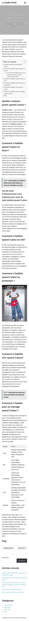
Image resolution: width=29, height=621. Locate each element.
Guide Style (14, 26)
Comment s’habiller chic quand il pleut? (13, 88)
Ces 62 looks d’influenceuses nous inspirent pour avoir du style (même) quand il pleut (16, 74)
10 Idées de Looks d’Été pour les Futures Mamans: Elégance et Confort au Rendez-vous (14, 584)
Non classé (7, 609)
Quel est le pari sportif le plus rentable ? (13, 592)
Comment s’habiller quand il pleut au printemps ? (14, 84)
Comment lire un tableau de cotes (11, 589)
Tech (5, 611)
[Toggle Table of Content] (23, 62)
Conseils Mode (8, 605)
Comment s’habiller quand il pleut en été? (14, 80)
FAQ (5, 95)
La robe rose (9, 3)
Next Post (22, 548)
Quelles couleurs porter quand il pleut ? (13, 65)
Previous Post (8, 548)
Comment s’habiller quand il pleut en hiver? (14, 69)
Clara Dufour (19, 24)
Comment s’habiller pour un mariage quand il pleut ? (14, 92)
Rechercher (5, 557)
